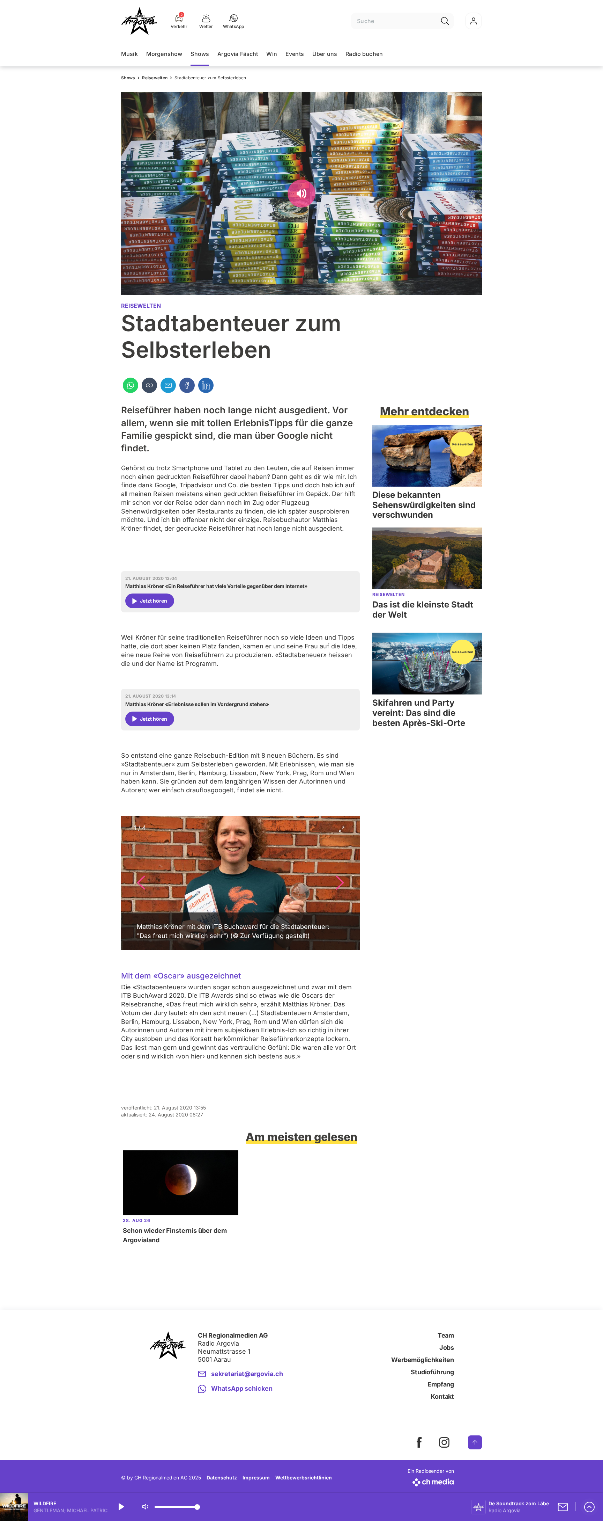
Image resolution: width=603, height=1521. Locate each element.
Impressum (256, 1477)
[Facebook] (187, 385)
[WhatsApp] (130, 385)
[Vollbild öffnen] (341, 830)
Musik (129, 53)
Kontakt (442, 1396)
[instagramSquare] (444, 1442)
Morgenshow (164, 53)
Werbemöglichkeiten (422, 1359)
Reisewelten (155, 77)
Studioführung (432, 1372)
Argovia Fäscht (237, 53)
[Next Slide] (340, 883)
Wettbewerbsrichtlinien (303, 1477)
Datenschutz (222, 1477)
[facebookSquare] (419, 1442)
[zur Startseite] (139, 21)
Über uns (324, 53)
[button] (233, 21)
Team (446, 1335)
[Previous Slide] (141, 883)
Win (271, 53)
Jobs (446, 1347)
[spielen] (121, 1507)
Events (294, 53)
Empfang (440, 1384)
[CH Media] (431, 1481)
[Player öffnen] (589, 1507)
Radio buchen (364, 53)
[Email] (168, 385)
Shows (200, 53)
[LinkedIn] (206, 385)
